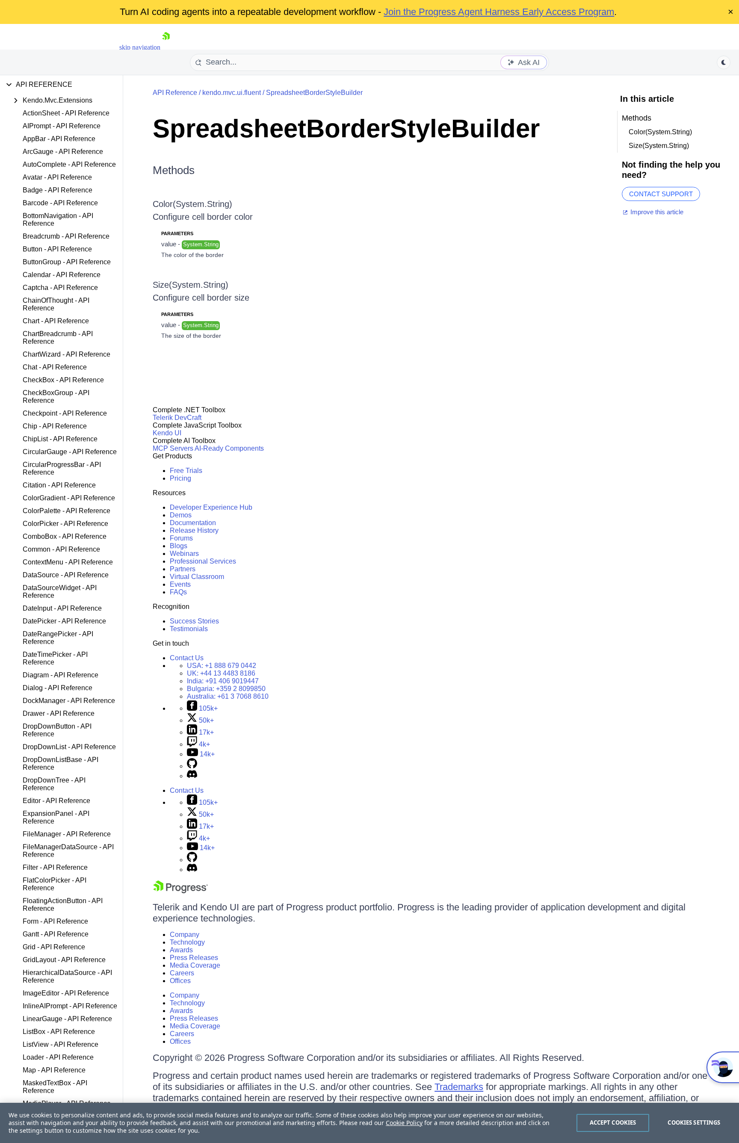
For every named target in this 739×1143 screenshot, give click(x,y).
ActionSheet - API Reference (66, 113)
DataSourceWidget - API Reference (60, 591)
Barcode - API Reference (60, 203)
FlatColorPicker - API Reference (54, 884)
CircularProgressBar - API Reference (62, 468)
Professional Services (203, 561)
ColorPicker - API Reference (65, 523)
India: (223, 681)
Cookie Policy (404, 1123)
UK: (221, 673)
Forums (181, 538)
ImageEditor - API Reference (66, 993)
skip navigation (139, 47)
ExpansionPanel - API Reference (56, 817)
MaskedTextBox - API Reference (55, 1086)
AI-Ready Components (229, 448)
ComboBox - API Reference (64, 536)
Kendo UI (167, 433)
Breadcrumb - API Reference (66, 236)
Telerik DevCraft (177, 417)
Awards (181, 950)
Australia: (228, 696)
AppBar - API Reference (59, 138)
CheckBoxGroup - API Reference (56, 396)
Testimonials (189, 628)
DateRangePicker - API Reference (58, 637)
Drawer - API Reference (59, 713)
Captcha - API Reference (60, 287)
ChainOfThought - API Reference (56, 304)
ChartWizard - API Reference (66, 354)
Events (180, 584)
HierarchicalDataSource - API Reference (67, 976)
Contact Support (661, 194)
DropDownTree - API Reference (54, 784)
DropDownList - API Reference (69, 746)
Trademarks (459, 1086)
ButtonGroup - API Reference (67, 262)
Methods (174, 170)
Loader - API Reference (58, 1057)
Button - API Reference (57, 249)
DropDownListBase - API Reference (60, 763)
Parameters (177, 233)
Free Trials (186, 470)
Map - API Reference (54, 1070)
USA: (221, 665)
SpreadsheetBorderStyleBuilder (314, 92)
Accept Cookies (613, 1122)
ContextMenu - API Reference (68, 562)
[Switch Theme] (723, 62)
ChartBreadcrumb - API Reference (58, 337)
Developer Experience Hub (211, 507)
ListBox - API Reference (59, 1031)
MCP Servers (173, 448)
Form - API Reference (55, 921)
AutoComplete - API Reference (69, 164)
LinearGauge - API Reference (67, 1018)
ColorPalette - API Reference (66, 510)
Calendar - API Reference (62, 274)
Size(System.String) (190, 284)
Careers (182, 973)
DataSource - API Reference (66, 575)
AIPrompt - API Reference (62, 126)
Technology (187, 942)
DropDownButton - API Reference (57, 730)
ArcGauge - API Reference (63, 151)
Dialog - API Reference (57, 687)
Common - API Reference (61, 549)
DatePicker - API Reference (64, 621)
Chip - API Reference (55, 426)
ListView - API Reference (60, 1044)
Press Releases (194, 957)
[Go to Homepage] (166, 47)
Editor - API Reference (56, 800)
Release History (194, 530)
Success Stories (194, 621)
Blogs (178, 545)
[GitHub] (192, 766)
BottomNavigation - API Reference (58, 219)
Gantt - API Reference (56, 934)
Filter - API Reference (55, 867)
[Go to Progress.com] (180, 891)
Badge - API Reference (57, 190)
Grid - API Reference (54, 947)
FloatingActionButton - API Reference (63, 904)
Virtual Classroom (197, 576)
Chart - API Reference (56, 321)
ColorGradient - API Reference (69, 498)
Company (184, 934)
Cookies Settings (694, 1122)
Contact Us (187, 658)
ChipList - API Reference (60, 439)
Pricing (180, 478)
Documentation (193, 522)
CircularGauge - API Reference (70, 451)
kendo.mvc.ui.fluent (231, 92)
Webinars (184, 553)
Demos (181, 515)
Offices (180, 980)
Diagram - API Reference (60, 675)
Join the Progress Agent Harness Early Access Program (499, 11)
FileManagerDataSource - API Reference (68, 850)
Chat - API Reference (55, 367)
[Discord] (192, 776)
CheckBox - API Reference (63, 380)
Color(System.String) (192, 204)
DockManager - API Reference (69, 700)
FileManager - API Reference (67, 834)
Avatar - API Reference (57, 177)
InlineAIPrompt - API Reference (70, 1006)
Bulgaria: (226, 688)
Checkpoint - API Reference (65, 413)
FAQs (178, 592)
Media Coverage (195, 965)
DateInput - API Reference (62, 608)
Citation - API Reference (59, 485)
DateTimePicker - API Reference (55, 658)
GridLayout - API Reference (64, 959)
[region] (369, 1123)
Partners (182, 569)
